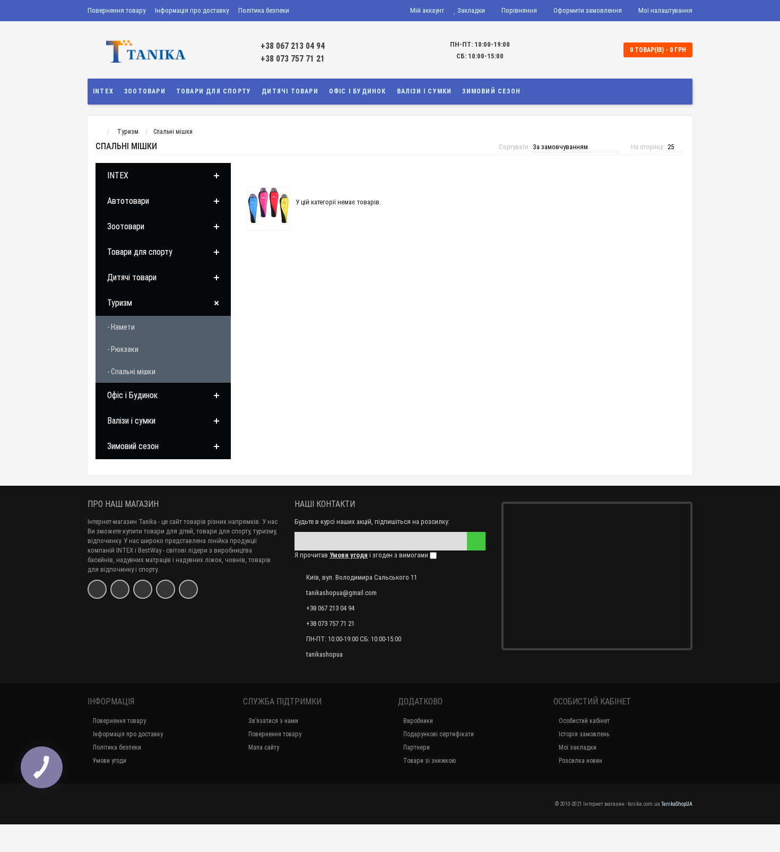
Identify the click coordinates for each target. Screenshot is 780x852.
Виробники (418, 721)
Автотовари (128, 201)
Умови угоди (109, 760)
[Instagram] (119, 589)
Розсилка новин (580, 760)
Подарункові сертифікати (438, 734)
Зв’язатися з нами (273, 721)
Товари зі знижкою (429, 760)
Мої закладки (577, 747)
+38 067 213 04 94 (293, 46)
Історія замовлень (584, 734)
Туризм (119, 303)
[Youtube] (165, 589)
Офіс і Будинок (357, 91)
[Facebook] (97, 589)
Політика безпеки (263, 10)
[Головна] (97, 131)
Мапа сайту (263, 747)
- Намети (121, 327)
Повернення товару (116, 10)
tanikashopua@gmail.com (341, 593)
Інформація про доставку (192, 10)
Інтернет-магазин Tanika (122, 522)
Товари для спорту (213, 91)
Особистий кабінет (584, 721)
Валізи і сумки (424, 91)
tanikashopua (324, 654)
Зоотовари (145, 91)
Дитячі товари (290, 91)
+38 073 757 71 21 (293, 59)
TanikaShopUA (676, 804)
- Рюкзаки (122, 349)
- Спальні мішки (131, 371)
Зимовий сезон (491, 91)
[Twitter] (142, 589)
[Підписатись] (476, 541)
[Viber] (188, 589)
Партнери (416, 747)
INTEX (103, 91)
